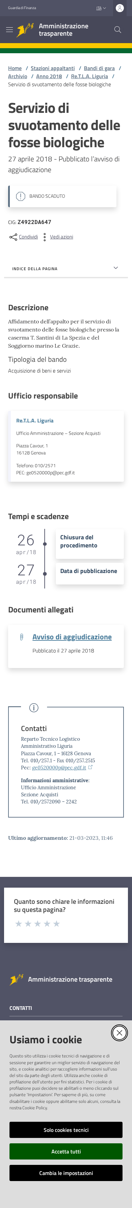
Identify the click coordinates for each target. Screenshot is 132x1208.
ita (99, 8)
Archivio (17, 76)
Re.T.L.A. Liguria (89, 76)
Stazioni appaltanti (53, 68)
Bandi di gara (99, 68)
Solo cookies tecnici (66, 1130)
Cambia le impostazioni (66, 1173)
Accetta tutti (66, 1151)
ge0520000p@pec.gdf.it (59, 768)
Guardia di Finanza (22, 7)
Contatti (34, 728)
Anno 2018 (49, 76)
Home (15, 68)
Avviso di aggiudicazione (72, 636)
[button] (118, 30)
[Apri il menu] (9, 30)
